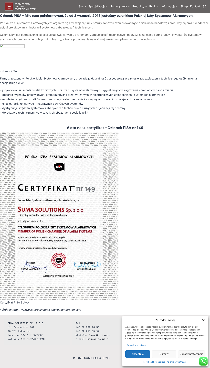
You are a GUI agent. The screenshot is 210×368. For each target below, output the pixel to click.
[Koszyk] (204, 6)
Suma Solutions (99, 335)
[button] (203, 320)
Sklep (184, 6)
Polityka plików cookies (154, 362)
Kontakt (195, 6)
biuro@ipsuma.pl (98, 339)
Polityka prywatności (176, 362)
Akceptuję (138, 353)
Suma (82, 6)
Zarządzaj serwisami (136, 345)
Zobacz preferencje (191, 353)
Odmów (163, 353)
